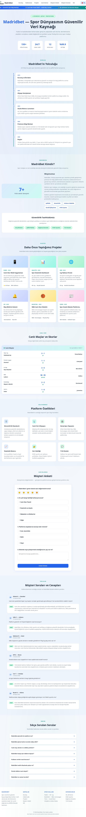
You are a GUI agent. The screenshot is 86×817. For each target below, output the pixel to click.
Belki (22, 537)
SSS (74, 3)
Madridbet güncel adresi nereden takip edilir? (24, 742)
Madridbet (9, 3)
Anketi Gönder (43, 565)
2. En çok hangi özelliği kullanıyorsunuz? (30, 498)
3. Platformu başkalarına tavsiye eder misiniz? (32, 527)
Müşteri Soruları (66, 3)
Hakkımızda (28, 3)
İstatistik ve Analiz (26, 508)
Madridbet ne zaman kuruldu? (20, 777)
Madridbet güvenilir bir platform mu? (22, 736)
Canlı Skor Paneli (25, 502)
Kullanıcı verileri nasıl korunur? (20, 759)
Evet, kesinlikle (25, 531)
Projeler (36, 3)
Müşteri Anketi (55, 3)
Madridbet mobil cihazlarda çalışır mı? (22, 765)
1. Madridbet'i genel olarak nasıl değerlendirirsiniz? (34, 488)
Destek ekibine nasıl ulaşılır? (19, 771)
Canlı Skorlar (44, 3)
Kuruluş (21, 3)
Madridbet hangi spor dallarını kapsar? (22, 753)
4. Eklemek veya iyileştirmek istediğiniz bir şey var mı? (35, 549)
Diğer (22, 520)
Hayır (22, 543)
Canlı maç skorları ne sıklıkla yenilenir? (22, 747)
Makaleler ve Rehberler (27, 514)
